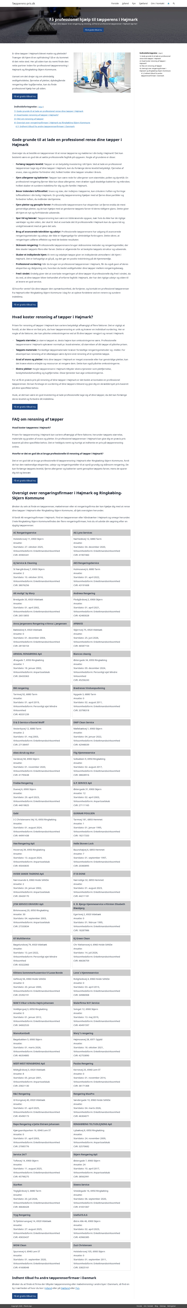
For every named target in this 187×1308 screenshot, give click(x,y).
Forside (115, 3)
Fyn (134, 3)
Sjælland (143, 3)
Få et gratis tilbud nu (93, 30)
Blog (156, 1306)
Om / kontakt (157, 3)
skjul (41, 107)
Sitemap (163, 1306)
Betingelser (171, 1306)
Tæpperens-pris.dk (23, 3)
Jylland (125, 3)
